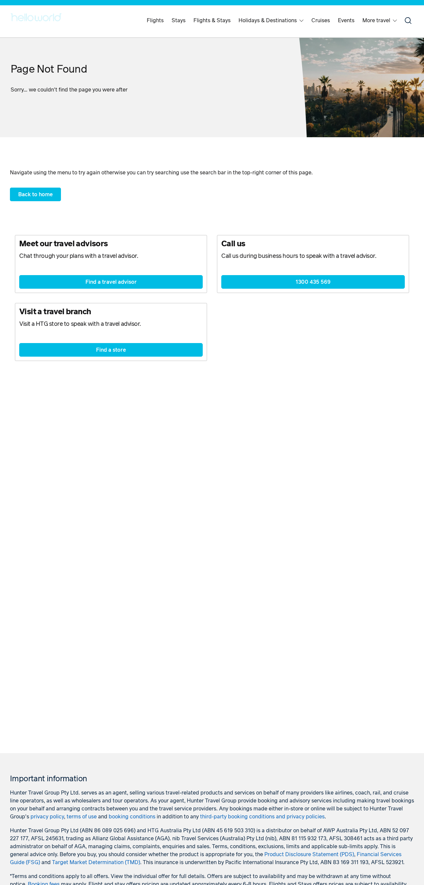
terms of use (82, 816)
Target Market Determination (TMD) (96, 862)
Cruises (320, 20)
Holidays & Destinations (267, 20)
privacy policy (47, 816)
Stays (179, 20)
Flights (155, 20)
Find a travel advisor (111, 282)
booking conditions (132, 816)
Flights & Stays (212, 20)
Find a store (111, 350)
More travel (376, 20)
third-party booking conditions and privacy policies (262, 816)
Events (346, 20)
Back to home (35, 194)
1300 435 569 (313, 282)
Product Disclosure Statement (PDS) (309, 854)
